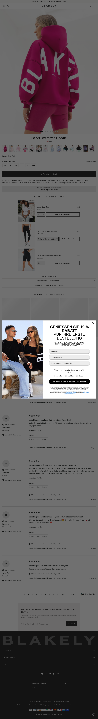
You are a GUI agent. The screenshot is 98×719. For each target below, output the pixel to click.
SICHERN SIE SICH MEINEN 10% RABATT (69, 382)
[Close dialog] (93, 323)
